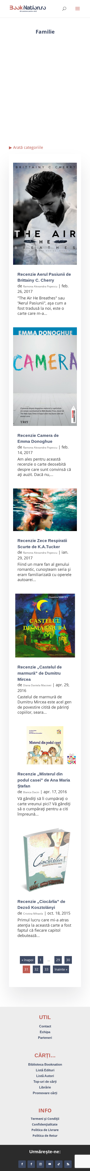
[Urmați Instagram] (40, 1164)
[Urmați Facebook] (22, 1164)
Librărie (45, 1087)
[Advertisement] (45, 89)
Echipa (45, 1032)
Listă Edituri (45, 1070)
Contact (45, 1026)
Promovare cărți (45, 1093)
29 (58, 960)
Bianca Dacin (31, 792)
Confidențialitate (45, 1124)
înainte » (61, 969)
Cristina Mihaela (33, 913)
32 (36, 969)
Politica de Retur (45, 1135)
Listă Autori (45, 1076)
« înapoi (27, 960)
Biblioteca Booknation (45, 1064)
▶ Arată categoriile (26, 147)
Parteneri (45, 1037)
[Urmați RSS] (68, 1164)
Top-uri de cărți (45, 1081)
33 (46, 969)
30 (68, 960)
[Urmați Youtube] (49, 1164)
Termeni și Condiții (45, 1119)
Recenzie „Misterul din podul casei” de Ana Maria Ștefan (43, 780)
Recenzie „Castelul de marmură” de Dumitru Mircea (39, 673)
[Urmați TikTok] (58, 1164)
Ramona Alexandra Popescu (40, 286)
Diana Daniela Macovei (37, 685)
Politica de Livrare (45, 1130)
